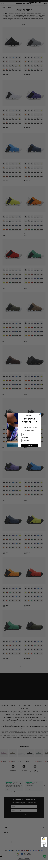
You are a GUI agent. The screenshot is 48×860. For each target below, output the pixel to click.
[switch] (44, 846)
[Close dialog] (40, 414)
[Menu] (46, 837)
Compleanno (24, 437)
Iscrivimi (30, 445)
